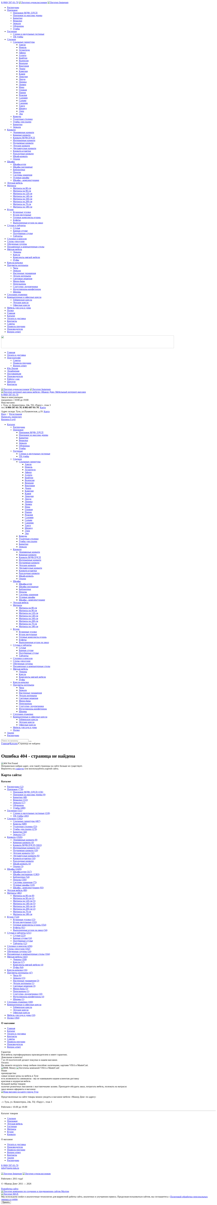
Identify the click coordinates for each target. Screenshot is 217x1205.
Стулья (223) (19, 935)
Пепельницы (19, 284)
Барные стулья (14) (22, 938)
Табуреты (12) (20, 943)
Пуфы (16, 260)
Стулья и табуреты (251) (19, 933)
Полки (10, 310)
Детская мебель (15, 183)
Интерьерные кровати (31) (26, 847)
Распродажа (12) (15, 786)
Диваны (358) (20, 959)
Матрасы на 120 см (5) (24, 901)
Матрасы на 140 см (22, 196)
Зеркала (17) (19, 802)
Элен (21, 111)
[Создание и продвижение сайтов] (35, 1191)
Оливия (23, 90)
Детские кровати (21, 145)
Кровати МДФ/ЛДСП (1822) (27, 845)
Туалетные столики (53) (25, 826)
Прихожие (12, 10)
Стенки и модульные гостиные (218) (31, 813)
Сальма (22, 100)
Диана (22, 68)
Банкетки (17, 18)
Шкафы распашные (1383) (26, 874)
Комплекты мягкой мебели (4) (28, 964)
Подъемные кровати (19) (25, 850)
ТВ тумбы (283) (21, 816)
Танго (22, 106)
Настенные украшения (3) (26, 980)
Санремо (23, 103)
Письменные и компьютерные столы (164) (28, 954)
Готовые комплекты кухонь (27, 217)
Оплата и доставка (16, 318)
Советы (11, 323)
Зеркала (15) (19, 978)
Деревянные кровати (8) (25, 840)
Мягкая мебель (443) (17, 956)
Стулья (16, 228)
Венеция (23, 63)
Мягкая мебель (14, 249)
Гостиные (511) (14, 810)
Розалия (23, 95)
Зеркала (17, 23)
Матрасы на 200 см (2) (24, 909)
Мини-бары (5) (20, 988)
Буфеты (17, 220)
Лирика (23, 82)
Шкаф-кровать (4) (22, 863)
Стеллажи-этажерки (17, 294)
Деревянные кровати (23, 132)
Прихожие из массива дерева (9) (29, 794)
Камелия (23, 71)
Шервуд (23, 108)
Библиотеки (19, 169)
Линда (22, 79)
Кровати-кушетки (22, 151)
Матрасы (11, 185)
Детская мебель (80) (17, 890)
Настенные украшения (24, 273)
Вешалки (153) (20, 800)
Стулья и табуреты (16, 225)
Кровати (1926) (14, 837)
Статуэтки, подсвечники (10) (27, 994)
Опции (16, 159)
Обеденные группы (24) (19, 951)
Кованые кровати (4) (23, 842)
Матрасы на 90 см (22, 191)
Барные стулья (20, 230)
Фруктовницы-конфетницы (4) (28, 996)
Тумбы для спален (22, 121)
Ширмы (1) (18, 999)
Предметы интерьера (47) (20, 972)
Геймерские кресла (22, 300)
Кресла (16, 254)
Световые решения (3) (24, 986)
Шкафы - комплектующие (26, 180)
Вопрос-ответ (14, 331)
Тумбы (16, 28)
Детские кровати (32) (23, 853)
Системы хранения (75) (25, 882)
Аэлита (22, 55)
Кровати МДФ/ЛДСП (24, 137)
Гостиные (12, 31)
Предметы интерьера (17, 265)
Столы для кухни (16, 241)
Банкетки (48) (20, 797)
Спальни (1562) (15, 818)
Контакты (12, 321)
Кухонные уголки (22, 212)
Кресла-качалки (15, 262)
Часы (15, 268)
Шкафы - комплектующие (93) (28, 887)
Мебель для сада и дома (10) (21, 1015)
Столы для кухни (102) (18, 948)
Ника (21, 87)
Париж (22, 92)
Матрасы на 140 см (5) (24, 903)
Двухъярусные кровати (24, 148)
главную (19, 768)
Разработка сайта (9, 1188)
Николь (22, 47)
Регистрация (15, 414)
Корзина (8, 419)
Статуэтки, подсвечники (25, 286)
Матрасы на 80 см (22, 188)
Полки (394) (13, 1018)
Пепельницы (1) (21, 991)
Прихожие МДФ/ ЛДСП (25, 13)
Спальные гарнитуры (24, 42)
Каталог (11, 316)
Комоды (17, 116)
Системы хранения (22, 175)
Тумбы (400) (19, 808)
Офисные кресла (21, 305)
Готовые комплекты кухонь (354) (29, 925)
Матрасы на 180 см (22, 207)
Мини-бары (19, 281)
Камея (22, 74)
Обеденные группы (17, 244)
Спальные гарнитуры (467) (26, 821)
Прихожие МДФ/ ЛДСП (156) (28, 792)
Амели (22, 44)
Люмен (22, 84)
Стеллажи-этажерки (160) (20, 1002)
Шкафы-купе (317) (22, 871)
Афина (22, 52)
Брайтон (23, 58)
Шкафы (11, 161)
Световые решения (22, 278)
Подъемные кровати (23, 143)
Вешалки (17, 20)
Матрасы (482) (14, 893)
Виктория (24, 66)
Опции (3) (18, 866)
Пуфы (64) (18, 967)
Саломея (23, 98)
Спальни (11, 39)
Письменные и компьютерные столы (25, 246)
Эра (21, 114)
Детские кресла (20, 302)
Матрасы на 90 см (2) (23, 898)
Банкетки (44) (20, 832)
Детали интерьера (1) (23, 983)
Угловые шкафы (21, 177)
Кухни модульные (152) (25, 922)
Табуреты (18, 236)
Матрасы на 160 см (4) (24, 906)
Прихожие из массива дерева (27, 15)
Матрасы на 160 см (22, 199)
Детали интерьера (22, 276)
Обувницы (18, 26)
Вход (3, 414)
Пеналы (17, 172)
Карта (43, 407)
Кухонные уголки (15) (24, 919)
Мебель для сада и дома (19, 308)
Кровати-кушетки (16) (24, 858)
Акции (10, 1157)
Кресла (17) (19, 962)
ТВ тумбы (18, 36)
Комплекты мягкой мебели (26, 257)
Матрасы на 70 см (22, 204)
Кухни (10, 209)
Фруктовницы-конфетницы (27, 289)
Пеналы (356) (20, 879)
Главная (11, 313)
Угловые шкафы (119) (24, 885)
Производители (15, 329)
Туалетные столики (23, 119)
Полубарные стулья (23, 233)
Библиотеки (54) (21, 877)
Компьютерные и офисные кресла (24, 297)
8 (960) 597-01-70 (9, 2)
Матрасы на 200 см (22, 201)
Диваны (17, 252)
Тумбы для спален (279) (25, 829)
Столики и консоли (17, 238)
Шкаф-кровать (20, 156)
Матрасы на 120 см (22, 193)
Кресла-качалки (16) (17, 970)
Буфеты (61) (19, 927)
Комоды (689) (20, 824)
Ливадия (23, 76)
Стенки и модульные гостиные (28, 34)
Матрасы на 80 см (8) (23, 895)
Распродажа (13, 7)
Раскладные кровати (23, 153)
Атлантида (24, 50)
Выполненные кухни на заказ (28, 222)
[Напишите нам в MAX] (9, 1194)
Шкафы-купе (19, 164)
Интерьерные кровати (24, 140)
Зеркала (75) (19, 834)
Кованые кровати (22, 135)
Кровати (11, 129)
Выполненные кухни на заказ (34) (30, 930)
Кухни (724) (13, 917)
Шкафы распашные (23, 167)
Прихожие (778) (15, 789)
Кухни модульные (22, 215)
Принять (6, 1202)
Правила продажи (16, 326)
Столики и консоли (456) (19, 946)
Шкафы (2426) (14, 869)
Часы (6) (17, 975)
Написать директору (11, 416)
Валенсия (23, 60)
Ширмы (17, 292)
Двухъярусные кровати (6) (26, 855)
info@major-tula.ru (10, 1168)
